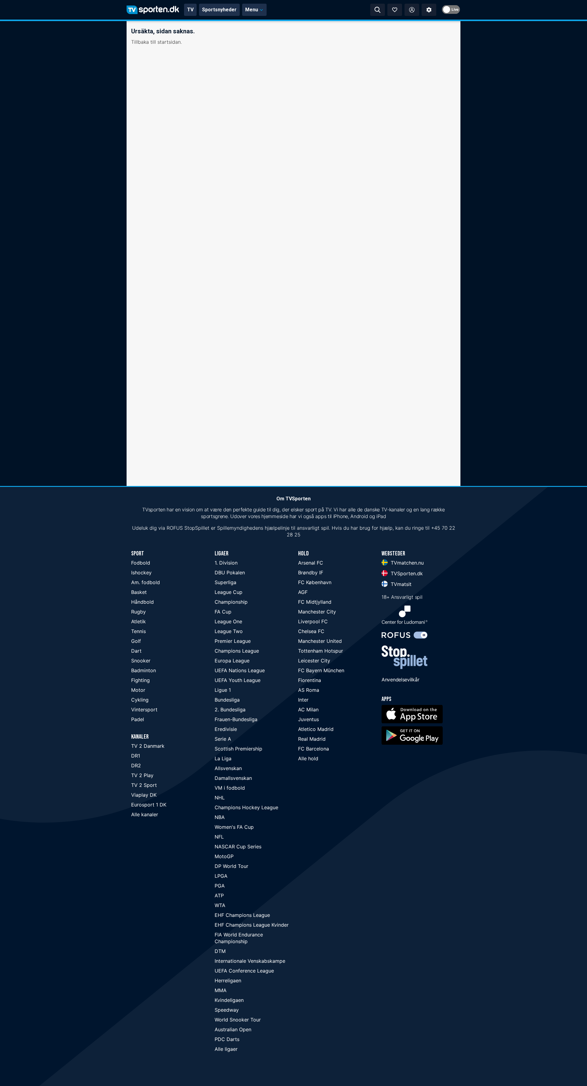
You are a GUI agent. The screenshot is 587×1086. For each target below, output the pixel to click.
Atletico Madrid (316, 729)
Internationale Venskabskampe (250, 961)
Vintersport (144, 709)
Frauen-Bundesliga (236, 719)
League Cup (228, 592)
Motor (138, 690)
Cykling (140, 700)
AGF (303, 592)
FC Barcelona (313, 749)
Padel (137, 719)
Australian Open (233, 1029)
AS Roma (308, 690)
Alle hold (308, 758)
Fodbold (140, 563)
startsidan (169, 42)
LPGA (221, 876)
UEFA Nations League (240, 670)
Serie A (223, 739)
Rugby (138, 612)
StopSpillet (196, 528)
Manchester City (317, 612)
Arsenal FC (310, 563)
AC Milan (308, 709)
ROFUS (175, 528)
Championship (231, 602)
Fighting (140, 680)
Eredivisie (226, 729)
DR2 (136, 765)
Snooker (140, 661)
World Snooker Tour (238, 1020)
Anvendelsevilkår (400, 679)
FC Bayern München (321, 670)
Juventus (308, 719)
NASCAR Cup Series (238, 846)
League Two (229, 631)
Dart (136, 651)
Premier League (233, 641)
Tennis (138, 631)
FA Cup (223, 612)
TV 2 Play (142, 775)
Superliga (225, 582)
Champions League (237, 651)
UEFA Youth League (237, 680)
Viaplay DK (144, 795)
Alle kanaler (144, 814)
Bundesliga (227, 700)
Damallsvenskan (233, 778)
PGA (220, 886)
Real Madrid (312, 739)
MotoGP (224, 856)
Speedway (227, 1010)
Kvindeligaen (229, 1000)
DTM (220, 951)
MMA (221, 990)
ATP (219, 895)
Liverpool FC (313, 621)
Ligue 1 (223, 690)
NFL (219, 837)
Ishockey (141, 572)
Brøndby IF (310, 572)
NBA (220, 817)
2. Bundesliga (230, 709)
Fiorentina (309, 680)
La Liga (223, 758)
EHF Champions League (242, 915)
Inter (303, 700)
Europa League (232, 661)
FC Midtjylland (314, 602)
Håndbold (142, 602)
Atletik (138, 621)
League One (228, 621)
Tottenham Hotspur (320, 651)
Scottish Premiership (238, 749)
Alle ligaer (226, 1049)
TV (190, 10)
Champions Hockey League (246, 807)
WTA (220, 905)
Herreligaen (228, 980)
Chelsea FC (311, 631)
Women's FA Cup (234, 827)
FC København (314, 582)
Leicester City (314, 661)
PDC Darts (227, 1039)
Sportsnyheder (219, 10)
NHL (220, 798)
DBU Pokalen (230, 572)
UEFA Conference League (244, 971)
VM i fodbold (230, 788)
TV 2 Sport (144, 785)
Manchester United (320, 641)
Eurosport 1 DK (148, 805)
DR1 (135, 756)
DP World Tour (231, 866)
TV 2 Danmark (147, 746)
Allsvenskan (228, 768)
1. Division (226, 563)
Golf (136, 641)
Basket (139, 592)
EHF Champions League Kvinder (252, 925)
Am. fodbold (145, 582)
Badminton (143, 670)
